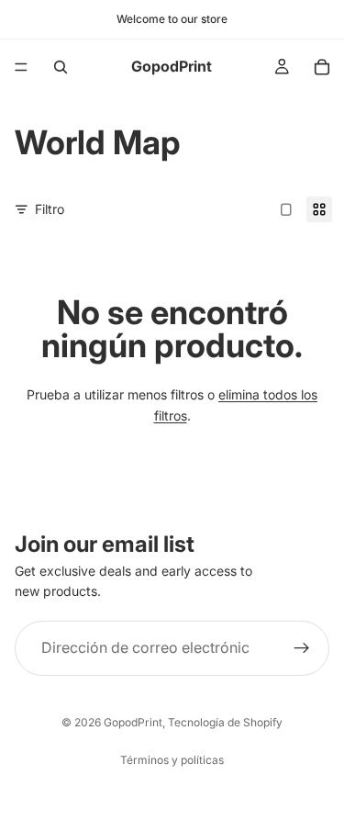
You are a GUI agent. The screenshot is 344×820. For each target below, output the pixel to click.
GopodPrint (133, 722)
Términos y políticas (172, 760)
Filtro (49, 209)
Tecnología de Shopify (225, 722)
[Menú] (21, 67)
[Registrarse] (302, 648)
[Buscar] (60, 67)
